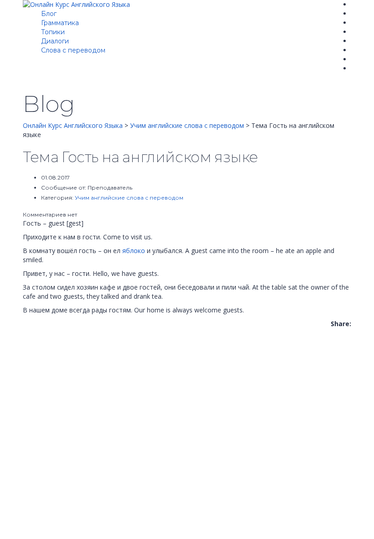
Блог (49, 14)
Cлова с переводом (73, 50)
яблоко (133, 250)
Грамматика (60, 23)
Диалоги (55, 41)
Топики (53, 32)
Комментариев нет (50, 214)
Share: (341, 323)
